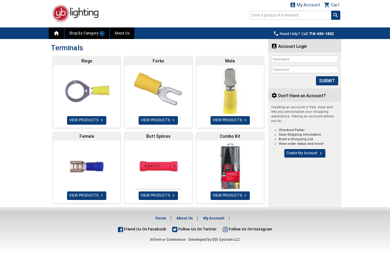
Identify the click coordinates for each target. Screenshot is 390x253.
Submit (327, 80)
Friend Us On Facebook (144, 229)
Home (160, 218)
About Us (122, 33)
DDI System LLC (226, 239)
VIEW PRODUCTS (86, 120)
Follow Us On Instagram (250, 229)
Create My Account (304, 153)
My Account (305, 5)
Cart (331, 5)
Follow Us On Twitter (197, 229)
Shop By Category (84, 33)
